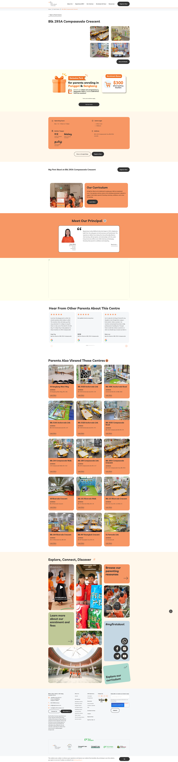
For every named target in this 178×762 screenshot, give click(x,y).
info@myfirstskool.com (56, 705)
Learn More (53, 395)
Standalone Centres (79, 701)
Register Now (123, 4)
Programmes (90, 697)
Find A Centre (56, 9)
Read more (114, 244)
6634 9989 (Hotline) (55, 702)
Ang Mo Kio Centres (79, 713)
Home (49, 9)
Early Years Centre (78, 703)
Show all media (123, 61)
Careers (89, 713)
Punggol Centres (78, 705)
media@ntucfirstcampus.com (57, 707)
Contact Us (54, 711)
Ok (124, 759)
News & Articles (90, 703)
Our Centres (90, 4)
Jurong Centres (78, 711)
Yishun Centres (78, 715)
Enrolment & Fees (101, 4)
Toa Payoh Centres (78, 707)
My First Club (90, 719)
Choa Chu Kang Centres (79, 717)
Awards (76, 696)
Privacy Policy (113, 701)
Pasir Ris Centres (78, 719)
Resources (111, 4)
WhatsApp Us (66, 711)
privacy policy (77, 760)
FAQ (88, 707)
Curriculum (89, 696)
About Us (69, 4)
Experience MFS (79, 4)
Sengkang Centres (78, 709)
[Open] (61, 587)
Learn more (92, 202)
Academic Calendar (91, 705)
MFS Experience (90, 693)
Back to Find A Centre (56, 15)
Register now (98, 154)
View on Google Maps (82, 154)
